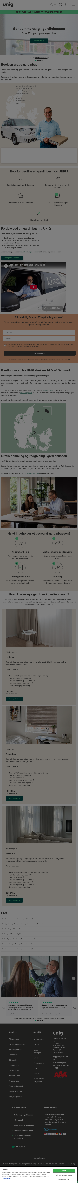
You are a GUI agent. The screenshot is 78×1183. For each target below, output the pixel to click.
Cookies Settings (63, 1179)
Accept (64, 1170)
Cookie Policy (7, 1178)
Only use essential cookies (64, 1175)
